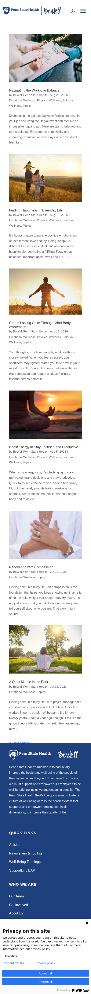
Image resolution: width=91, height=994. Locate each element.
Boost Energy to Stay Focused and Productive (43, 447)
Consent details (13, 963)
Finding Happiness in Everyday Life (36, 210)
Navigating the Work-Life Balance (34, 90)
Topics (27, 105)
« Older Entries (19, 743)
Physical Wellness (49, 100)
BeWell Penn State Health (30, 95)
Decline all (45, 981)
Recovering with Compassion (31, 567)
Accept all (45, 973)
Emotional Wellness (22, 100)
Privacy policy (45, 963)
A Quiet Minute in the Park (28, 682)
